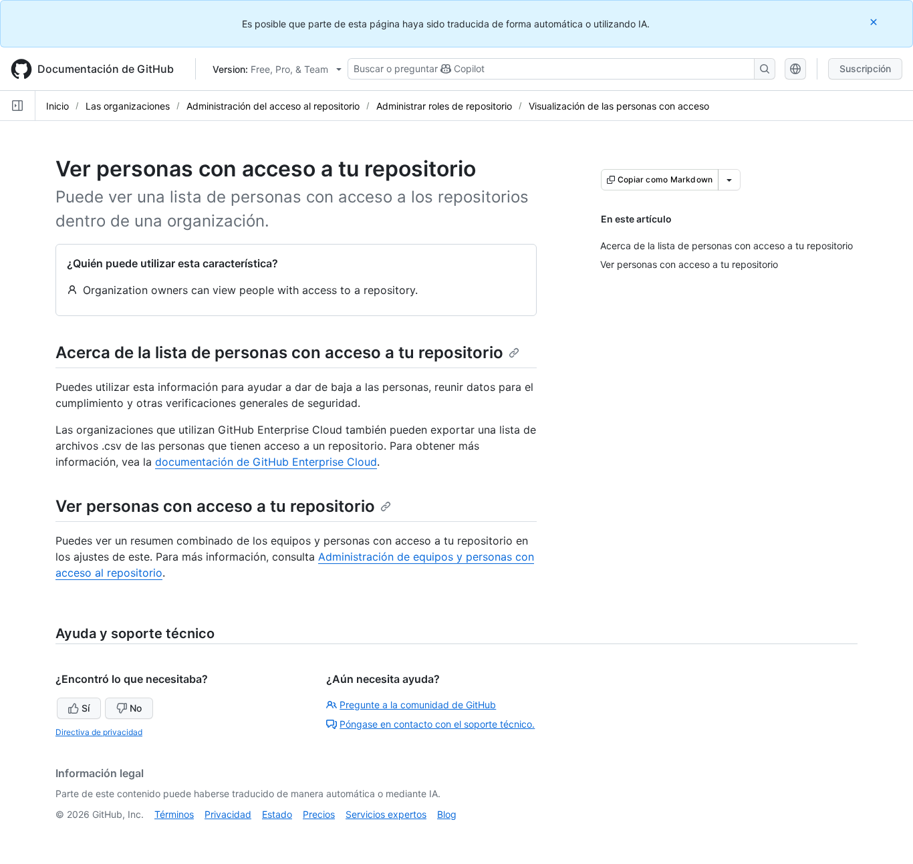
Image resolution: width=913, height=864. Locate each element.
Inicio (57, 106)
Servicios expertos (386, 814)
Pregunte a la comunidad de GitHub (418, 704)
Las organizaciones (128, 106)
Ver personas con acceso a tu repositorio (215, 506)
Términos (174, 814)
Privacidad (228, 814)
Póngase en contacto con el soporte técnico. (437, 724)
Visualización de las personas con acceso (619, 106)
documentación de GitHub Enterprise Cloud (266, 461)
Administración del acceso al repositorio (273, 106)
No (136, 708)
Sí (86, 708)
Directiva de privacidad (98, 732)
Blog (446, 814)
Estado (277, 814)
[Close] (875, 21)
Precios (319, 814)
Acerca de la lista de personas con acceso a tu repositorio (279, 352)
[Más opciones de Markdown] (729, 179)
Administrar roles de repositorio (444, 106)
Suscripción (865, 68)
